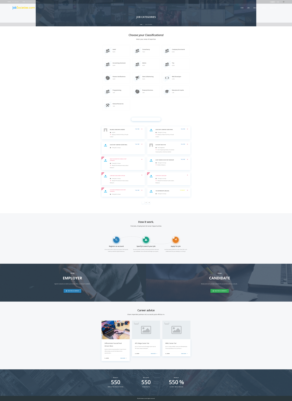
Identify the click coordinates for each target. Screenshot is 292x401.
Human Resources (118, 104)
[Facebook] (283, 2)
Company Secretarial (178, 49)
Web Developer (176, 76)
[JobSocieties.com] (22, 8)
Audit (114, 49)
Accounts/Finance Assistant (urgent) (118, 190)
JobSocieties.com (142, 398)
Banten (169, 152)
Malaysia (114, 134)
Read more (122, 358)
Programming (117, 90)
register (273, 2)
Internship (182, 190)
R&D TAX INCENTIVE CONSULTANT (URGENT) (118, 159)
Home (242, 7)
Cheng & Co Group (162, 132)
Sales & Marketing (148, 76)
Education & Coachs (178, 90)
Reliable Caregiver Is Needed (117, 129)
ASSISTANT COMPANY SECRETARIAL (164, 129)
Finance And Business (119, 76)
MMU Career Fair (170, 343)
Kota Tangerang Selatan (163, 149)
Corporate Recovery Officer (117, 175)
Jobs (248, 7)
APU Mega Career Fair (142, 343)
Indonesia (165, 152)
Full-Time (137, 129)
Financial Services (147, 90)
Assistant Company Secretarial (118, 144)
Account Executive (161, 144)
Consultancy (146, 49)
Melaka (159, 165)
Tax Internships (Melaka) (162, 190)
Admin (144, 63)
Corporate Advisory (161, 175)
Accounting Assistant (119, 63)
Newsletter (273, 7)
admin (107, 358)
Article (264, 7)
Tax (173, 63)
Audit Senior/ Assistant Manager (165, 160)
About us (255, 7)
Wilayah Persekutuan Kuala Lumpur (120, 165)
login (278, 2)
